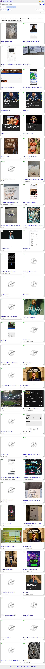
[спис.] (1, 10)
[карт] (10, 10)
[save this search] (43, 4)
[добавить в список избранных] (1, 43)
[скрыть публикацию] (21, 43)
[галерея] (8, 10)
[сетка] (6, 10)
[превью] (4, 10)
